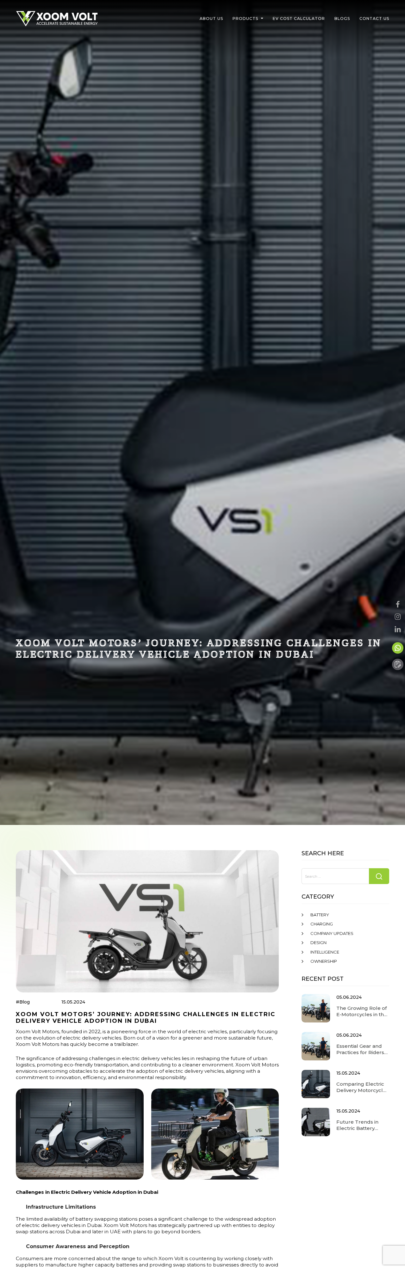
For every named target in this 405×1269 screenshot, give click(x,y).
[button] (262, 19)
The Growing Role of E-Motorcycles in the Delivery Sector (361, 1011)
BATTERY (319, 914)
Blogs (342, 18)
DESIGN (318, 942)
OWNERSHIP (323, 961)
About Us (211, 18)
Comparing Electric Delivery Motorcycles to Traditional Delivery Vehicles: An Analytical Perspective (362, 1087)
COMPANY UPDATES (331, 933)
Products (245, 18)
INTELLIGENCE (324, 952)
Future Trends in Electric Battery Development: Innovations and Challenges (357, 1125)
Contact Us (374, 18)
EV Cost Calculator (299, 18)
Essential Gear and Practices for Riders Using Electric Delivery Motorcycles (362, 1049)
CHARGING (321, 923)
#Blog (23, 1002)
